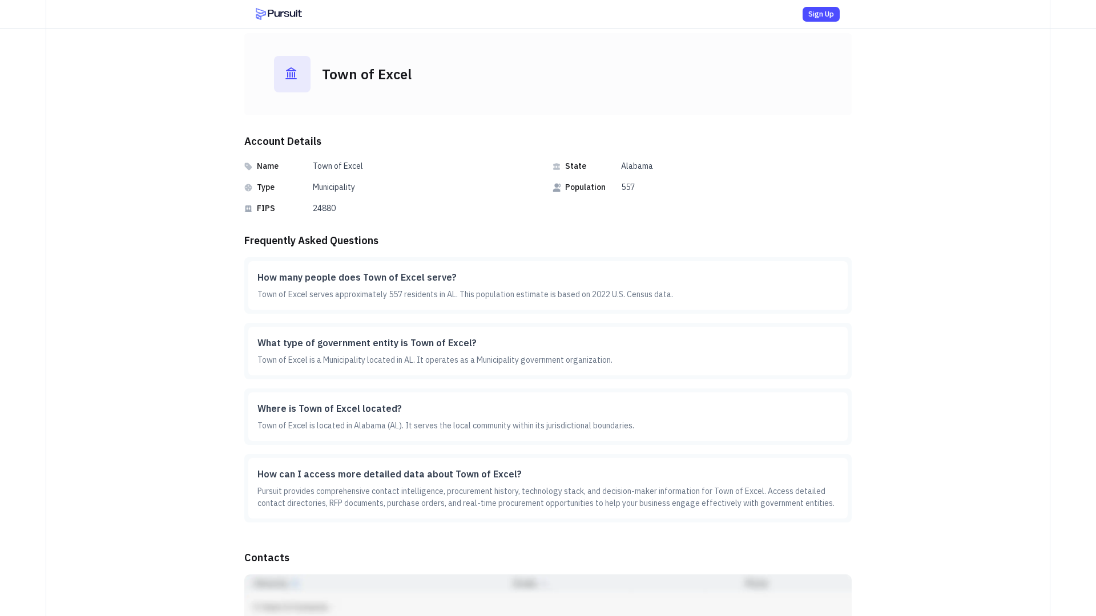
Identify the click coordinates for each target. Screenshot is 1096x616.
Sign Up (821, 14)
